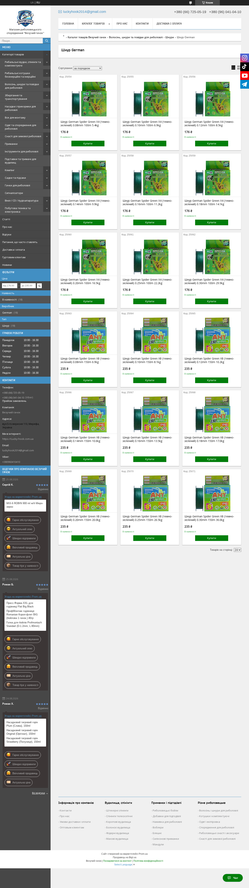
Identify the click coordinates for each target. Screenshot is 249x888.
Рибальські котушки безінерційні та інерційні (20, 74)
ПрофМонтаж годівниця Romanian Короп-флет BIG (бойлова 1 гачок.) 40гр (22, 614)
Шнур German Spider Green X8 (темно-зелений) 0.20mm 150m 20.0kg (85, 518)
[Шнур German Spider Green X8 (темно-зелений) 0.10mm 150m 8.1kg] (150, 335)
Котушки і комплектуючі (214, 816)
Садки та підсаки (15, 177)
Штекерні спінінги (117, 810)
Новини (7, 265)
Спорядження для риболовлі (216, 827)
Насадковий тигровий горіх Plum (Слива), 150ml (22, 724)
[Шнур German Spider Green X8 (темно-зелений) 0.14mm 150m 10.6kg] (88, 414)
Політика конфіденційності (148, 861)
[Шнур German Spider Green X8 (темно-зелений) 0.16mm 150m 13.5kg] (150, 414)
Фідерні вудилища (117, 833)
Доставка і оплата (13, 249)
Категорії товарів (13, 54)
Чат (235, 877)
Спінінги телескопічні (119, 816)
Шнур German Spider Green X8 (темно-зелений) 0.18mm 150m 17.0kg (209, 439)
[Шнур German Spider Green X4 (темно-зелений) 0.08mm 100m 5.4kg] (88, 98)
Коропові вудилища (118, 821)
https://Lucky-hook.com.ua (17, 439)
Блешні (157, 833)
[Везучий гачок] (25, 18)
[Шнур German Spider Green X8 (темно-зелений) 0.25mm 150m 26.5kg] (150, 493)
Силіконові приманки (166, 838)
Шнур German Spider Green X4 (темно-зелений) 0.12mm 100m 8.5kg (209, 123)
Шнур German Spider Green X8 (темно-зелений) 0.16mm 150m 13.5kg (147, 439)
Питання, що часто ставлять (20, 242)
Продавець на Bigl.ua (124, 857)
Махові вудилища (117, 838)
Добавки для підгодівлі (167, 816)
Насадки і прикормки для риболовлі (20, 108)
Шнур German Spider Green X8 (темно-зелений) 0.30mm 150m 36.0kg (209, 518)
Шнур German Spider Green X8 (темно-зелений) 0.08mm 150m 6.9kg (85, 360)
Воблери (158, 827)
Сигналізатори (14, 193)
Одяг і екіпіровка (209, 821)
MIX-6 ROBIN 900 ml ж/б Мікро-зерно (24, 505)
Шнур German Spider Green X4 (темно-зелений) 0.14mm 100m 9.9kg (85, 202)
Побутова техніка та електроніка (18, 209)
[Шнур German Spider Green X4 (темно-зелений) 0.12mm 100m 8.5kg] (211, 98)
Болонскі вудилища (118, 827)
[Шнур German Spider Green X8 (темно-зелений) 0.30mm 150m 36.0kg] (211, 493)
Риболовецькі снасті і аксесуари (219, 833)
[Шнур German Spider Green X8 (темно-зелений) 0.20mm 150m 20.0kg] (88, 493)
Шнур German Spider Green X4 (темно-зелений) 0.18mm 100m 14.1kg (209, 202)
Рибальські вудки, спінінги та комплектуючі (23, 63)
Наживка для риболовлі (167, 821)
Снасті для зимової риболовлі (23, 136)
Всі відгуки (38, 793)
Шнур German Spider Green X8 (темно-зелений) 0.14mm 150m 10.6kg (85, 439)
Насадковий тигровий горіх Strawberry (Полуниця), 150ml (23, 740)
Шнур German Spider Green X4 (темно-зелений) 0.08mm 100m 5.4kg (85, 123)
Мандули (158, 844)
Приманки (11, 144)
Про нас (7, 227)
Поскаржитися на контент (117, 861)
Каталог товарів (93, 23)
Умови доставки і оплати (75, 821)
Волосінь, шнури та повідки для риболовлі (22, 85)
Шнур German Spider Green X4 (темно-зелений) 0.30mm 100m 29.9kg (209, 281)
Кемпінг (9, 170)
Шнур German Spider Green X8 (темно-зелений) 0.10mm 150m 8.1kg (147, 360)
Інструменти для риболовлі (21, 151)
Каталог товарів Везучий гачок (87, 37)
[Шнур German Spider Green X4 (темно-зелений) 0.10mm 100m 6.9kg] (150, 98)
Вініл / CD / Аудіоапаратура (21, 200)
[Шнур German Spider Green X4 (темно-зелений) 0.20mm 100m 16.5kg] (88, 256)
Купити (87, 143)
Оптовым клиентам (72, 827)
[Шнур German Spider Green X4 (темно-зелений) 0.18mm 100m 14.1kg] (211, 177)
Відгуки (6, 234)
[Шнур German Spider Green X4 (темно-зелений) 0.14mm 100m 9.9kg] (88, 177)
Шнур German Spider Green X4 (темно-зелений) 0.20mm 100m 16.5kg (85, 281)
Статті (6, 219)
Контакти (142, 23)
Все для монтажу (15, 117)
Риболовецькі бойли (165, 810)
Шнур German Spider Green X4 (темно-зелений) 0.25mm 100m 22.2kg (147, 281)
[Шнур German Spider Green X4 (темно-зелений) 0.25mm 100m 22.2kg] (150, 256)
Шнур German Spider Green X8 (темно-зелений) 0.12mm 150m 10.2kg (209, 360)
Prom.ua (143, 854)
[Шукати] (47, 41)
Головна (68, 23)
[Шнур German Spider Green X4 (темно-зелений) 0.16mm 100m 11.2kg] (150, 177)
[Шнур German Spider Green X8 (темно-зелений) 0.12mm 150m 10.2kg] (211, 335)
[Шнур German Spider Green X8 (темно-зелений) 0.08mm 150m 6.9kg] (88, 335)
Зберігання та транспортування (16, 97)
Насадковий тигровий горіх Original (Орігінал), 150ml (22, 732)
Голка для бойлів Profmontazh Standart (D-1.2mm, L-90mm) (24, 624)
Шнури (169, 37)
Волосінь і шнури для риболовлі (218, 810)
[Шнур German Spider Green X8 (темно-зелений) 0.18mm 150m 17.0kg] (211, 414)
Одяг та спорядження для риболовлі (20, 126)
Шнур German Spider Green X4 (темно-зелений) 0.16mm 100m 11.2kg (147, 202)
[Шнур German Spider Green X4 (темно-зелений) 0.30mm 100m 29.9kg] (211, 256)
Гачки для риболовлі (17, 185)
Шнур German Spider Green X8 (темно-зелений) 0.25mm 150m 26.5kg (147, 518)
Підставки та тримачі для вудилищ (20, 160)
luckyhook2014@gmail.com (18, 450)
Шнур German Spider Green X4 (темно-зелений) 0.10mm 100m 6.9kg (147, 123)
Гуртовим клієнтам (13, 257)
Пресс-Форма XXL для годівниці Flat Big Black (20, 605)
